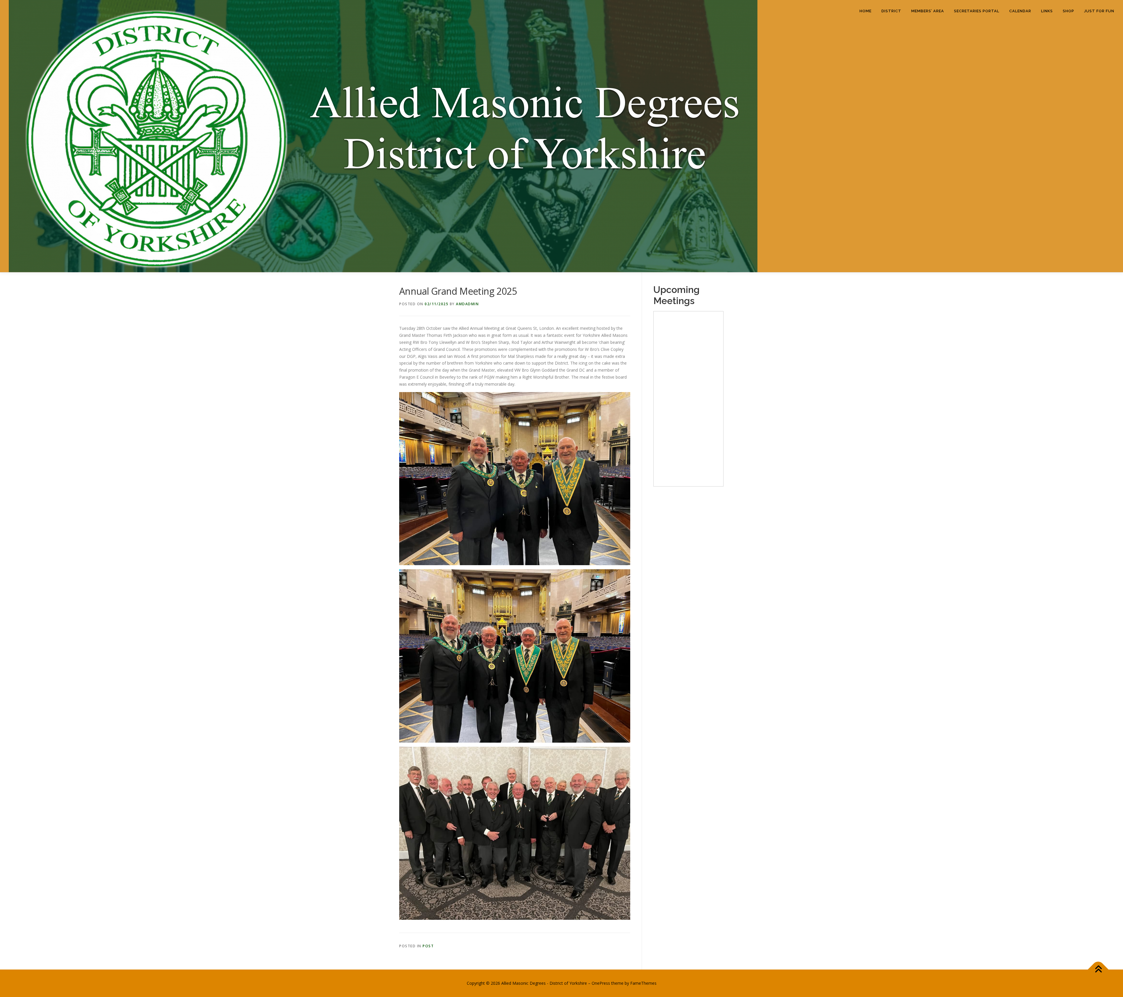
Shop (1068, 11)
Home (865, 11)
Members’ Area (927, 11)
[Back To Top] (1098, 969)
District (891, 11)
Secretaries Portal (976, 11)
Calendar (1020, 11)
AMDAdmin (467, 303)
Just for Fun (1099, 11)
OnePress (601, 983)
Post (428, 945)
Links (1047, 11)
